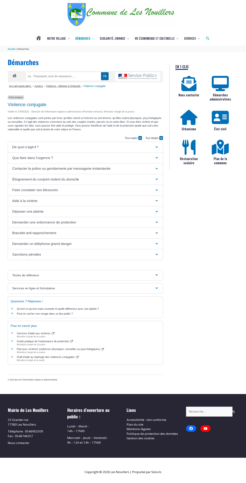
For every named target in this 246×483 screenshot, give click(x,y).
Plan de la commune (220, 160)
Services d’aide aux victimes (34, 333)
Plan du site (135, 424)
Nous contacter (188, 95)
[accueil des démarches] (14, 75)
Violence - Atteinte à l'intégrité (63, 86)
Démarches (82, 38)
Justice (39, 86)
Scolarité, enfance (112, 38)
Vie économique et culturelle (155, 38)
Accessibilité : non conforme (146, 420)
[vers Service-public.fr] (137, 76)
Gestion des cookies (141, 438)
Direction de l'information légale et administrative (33, 379)
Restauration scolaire (189, 160)
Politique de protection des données (152, 434)
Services (190, 38)
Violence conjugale (95, 86)
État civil (220, 129)
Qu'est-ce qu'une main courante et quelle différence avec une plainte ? (58, 308)
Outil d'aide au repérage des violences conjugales (46, 356)
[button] (207, 38)
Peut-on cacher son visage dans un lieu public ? (45, 313)
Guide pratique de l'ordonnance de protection (43, 341)
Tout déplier (152, 138)
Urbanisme (189, 129)
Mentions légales (139, 429)
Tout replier (131, 138)
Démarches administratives (220, 97)
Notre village (56, 38)
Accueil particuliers (20, 86)
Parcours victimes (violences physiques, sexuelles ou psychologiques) (59, 349)
